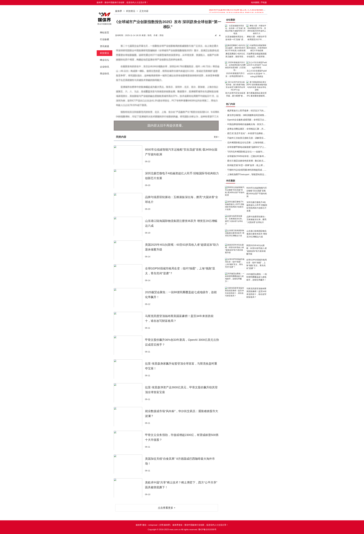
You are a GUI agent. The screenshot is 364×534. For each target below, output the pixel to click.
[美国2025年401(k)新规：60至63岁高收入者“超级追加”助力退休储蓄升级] (129, 250)
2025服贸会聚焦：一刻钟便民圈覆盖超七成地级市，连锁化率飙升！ (256, 277)
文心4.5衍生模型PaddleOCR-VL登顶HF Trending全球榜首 (257, 74)
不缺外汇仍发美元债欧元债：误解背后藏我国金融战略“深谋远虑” (257, 138)
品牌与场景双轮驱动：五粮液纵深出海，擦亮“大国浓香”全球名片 (256, 219)
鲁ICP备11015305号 (207, 529)
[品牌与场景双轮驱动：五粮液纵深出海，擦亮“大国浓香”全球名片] (129, 202)
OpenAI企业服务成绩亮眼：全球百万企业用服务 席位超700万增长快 (259, 119)
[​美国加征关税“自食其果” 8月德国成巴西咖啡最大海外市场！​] (129, 464)
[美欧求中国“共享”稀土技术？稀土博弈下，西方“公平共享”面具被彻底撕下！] (129, 488)
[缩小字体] (220, 35)
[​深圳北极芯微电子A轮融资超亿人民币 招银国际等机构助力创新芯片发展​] (129, 178)
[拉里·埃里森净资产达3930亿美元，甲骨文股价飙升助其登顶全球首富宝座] (129, 392)
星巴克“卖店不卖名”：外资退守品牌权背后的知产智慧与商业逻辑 (257, 133)
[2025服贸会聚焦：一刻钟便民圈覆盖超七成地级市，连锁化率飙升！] (129, 297)
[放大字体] (216, 35)
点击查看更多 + (166, 507)
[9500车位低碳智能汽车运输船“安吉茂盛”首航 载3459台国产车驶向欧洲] (129, 155)
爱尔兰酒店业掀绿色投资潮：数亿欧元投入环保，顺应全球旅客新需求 (260, 160)
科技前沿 (130, 11)
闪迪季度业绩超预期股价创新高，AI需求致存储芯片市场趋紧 (257, 57)
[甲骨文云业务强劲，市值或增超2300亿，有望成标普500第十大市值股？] (129, 440)
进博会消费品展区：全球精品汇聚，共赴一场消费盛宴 (252, 129)
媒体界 (118, 11)
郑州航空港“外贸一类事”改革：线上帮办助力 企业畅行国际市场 (257, 165)
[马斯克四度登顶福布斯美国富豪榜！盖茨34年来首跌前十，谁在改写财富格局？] (129, 321)
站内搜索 (255, 2)
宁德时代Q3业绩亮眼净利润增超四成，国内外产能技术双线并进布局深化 (261, 170)
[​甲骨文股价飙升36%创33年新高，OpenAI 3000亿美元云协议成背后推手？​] (129, 345)
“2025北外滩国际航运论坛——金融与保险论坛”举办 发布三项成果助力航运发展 (264, 151)
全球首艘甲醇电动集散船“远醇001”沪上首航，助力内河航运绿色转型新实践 (262, 147)
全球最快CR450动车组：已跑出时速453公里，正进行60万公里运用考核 (261, 156)
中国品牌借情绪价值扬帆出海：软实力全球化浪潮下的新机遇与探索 (259, 124)
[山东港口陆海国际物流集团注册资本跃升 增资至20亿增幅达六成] (129, 226)
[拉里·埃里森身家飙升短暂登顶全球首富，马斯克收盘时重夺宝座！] (129, 369)
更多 (216, 137)
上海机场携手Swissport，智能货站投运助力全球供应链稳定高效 (257, 174)
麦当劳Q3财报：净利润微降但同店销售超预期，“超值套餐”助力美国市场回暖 (263, 115)
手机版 (264, 2)
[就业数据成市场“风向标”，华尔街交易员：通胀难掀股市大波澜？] (129, 416)
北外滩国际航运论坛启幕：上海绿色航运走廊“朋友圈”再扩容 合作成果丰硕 (262, 142)
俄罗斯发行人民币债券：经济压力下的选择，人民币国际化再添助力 (259, 110)
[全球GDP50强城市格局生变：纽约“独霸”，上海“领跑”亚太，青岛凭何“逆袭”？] (129, 274)
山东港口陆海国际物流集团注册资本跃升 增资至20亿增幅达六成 (257, 234)
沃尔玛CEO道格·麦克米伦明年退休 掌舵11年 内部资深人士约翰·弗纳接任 (246, 11)
